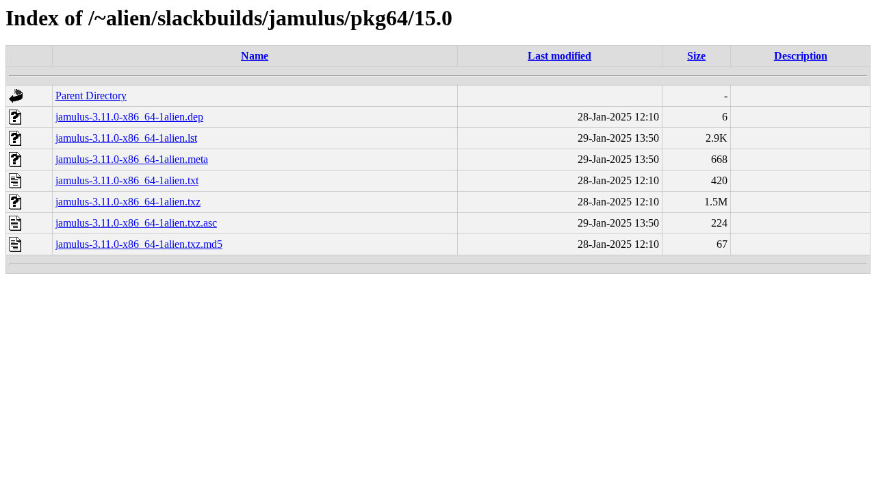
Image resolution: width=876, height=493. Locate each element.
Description (800, 56)
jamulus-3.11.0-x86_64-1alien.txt (126, 180)
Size (696, 56)
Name (254, 56)
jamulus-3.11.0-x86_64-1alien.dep (129, 117)
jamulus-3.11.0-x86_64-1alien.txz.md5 (138, 244)
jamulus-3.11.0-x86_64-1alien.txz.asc (136, 223)
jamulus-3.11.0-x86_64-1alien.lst (126, 138)
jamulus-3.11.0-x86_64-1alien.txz (128, 201)
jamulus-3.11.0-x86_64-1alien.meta (131, 159)
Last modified (559, 56)
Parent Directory (91, 95)
